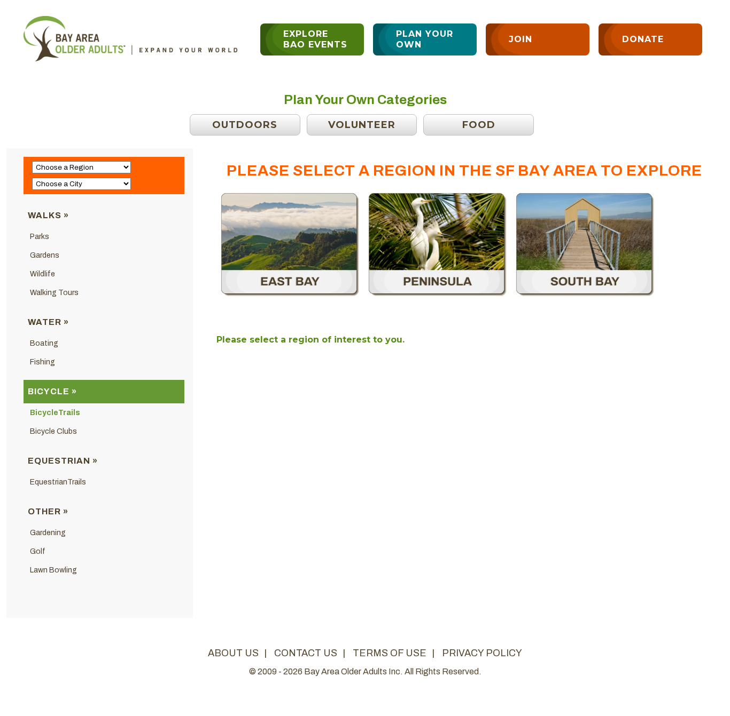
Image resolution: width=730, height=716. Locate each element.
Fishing (42, 362)
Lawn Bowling (53, 570)
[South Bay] (585, 294)
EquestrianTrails (58, 482)
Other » (48, 511)
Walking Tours (54, 293)
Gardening (48, 533)
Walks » (48, 215)
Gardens (44, 255)
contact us (305, 653)
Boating (44, 343)
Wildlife (42, 274)
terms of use (389, 653)
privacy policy (482, 653)
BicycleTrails (55, 413)
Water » (48, 322)
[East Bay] (290, 294)
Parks (39, 237)
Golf (37, 551)
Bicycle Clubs (53, 431)
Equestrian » (63, 460)
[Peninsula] (437, 294)
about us (233, 653)
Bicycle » (52, 391)
